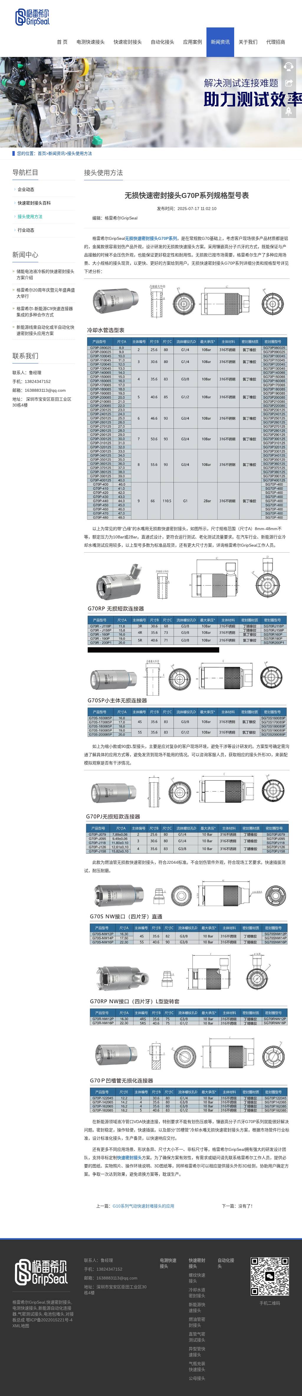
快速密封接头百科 (34, 203)
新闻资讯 (220, 42)
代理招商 (275, 42)
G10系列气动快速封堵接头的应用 (143, 1206)
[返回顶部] (288, 113)
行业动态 (26, 230)
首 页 (62, 42)
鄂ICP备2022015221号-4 (49, 1320)
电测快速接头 (90, 42)
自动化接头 (162, 42)
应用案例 (192, 42)
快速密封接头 (128, 42)
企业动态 (26, 189)
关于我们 (248, 42)
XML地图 (20, 1325)
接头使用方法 (79, 153)
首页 (42, 153)
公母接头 (197, 1378)
